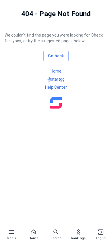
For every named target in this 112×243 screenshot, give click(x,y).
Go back (56, 56)
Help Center (56, 87)
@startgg (56, 79)
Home (56, 71)
